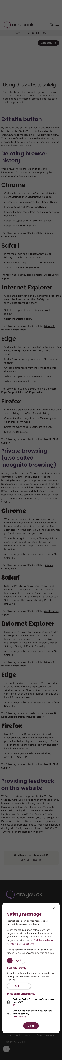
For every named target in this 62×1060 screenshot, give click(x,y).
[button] (16, 961)
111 (15, 1005)
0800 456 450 (20, 1016)
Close (31, 1025)
